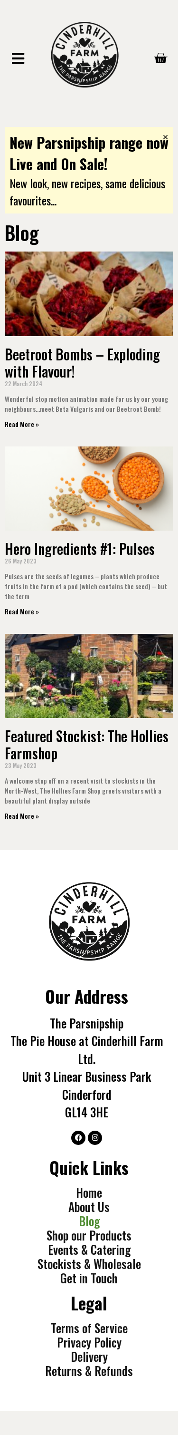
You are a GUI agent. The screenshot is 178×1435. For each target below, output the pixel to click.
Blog (89, 1221)
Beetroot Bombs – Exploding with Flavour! (82, 362)
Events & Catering (89, 1249)
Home (89, 1192)
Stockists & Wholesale (89, 1264)
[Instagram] (95, 1138)
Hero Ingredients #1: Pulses (80, 548)
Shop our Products (89, 1235)
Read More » (22, 424)
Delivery (89, 1356)
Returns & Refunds (89, 1371)
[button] (18, 59)
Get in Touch (89, 1278)
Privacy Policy (89, 1342)
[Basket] (160, 58)
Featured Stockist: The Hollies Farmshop (87, 744)
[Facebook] (78, 1138)
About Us (89, 1207)
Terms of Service (89, 1328)
